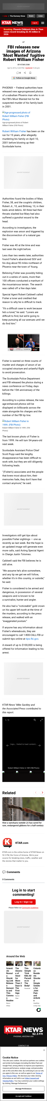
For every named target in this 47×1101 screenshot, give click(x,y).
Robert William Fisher (14, 131)
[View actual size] (35, 720)
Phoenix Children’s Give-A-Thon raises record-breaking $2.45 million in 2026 (23, 32)
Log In (35, 23)
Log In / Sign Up (24, 902)
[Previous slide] (7, 745)
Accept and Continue (23, 1096)
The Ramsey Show (17, 16)
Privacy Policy (11, 1076)
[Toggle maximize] (41, 720)
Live (5, 16)
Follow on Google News (25, 78)
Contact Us (23, 1046)
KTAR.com (21, 842)
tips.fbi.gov (32, 638)
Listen (40, 16)
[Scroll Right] (42, 792)
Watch (31, 16)
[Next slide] (39, 745)
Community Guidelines (30, 908)
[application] (23, 342)
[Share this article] (25, 73)
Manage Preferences (23, 1089)
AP (23, 42)
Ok (44, 1050)
